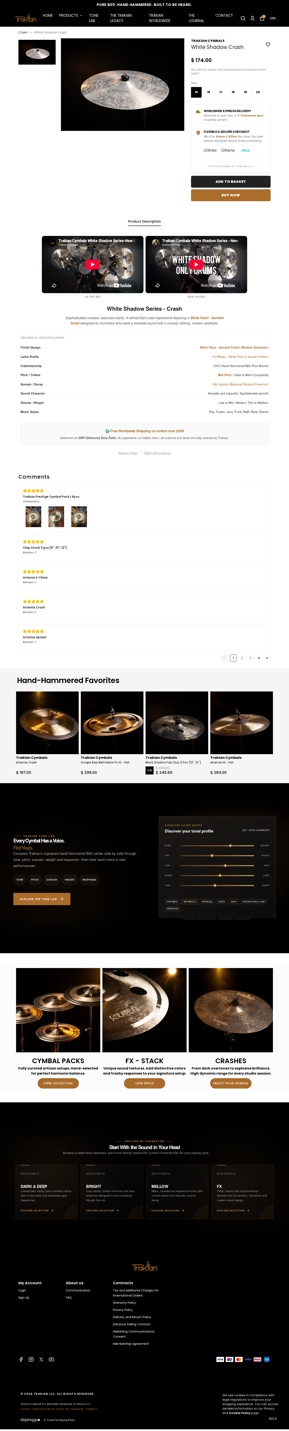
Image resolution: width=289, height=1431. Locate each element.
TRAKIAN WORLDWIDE (159, 18)
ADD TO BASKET (231, 181)
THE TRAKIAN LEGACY (121, 18)
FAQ (69, 1297)
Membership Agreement (131, 1344)
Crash (23, 32)
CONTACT (224, 15)
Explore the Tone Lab (38, 899)
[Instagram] (31, 1359)
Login (22, 1290)
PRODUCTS (68, 15)
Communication (78, 1290)
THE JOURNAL (196, 18)
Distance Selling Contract (132, 1324)
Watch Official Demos (157, 453)
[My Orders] (252, 18)
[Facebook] (20, 1359)
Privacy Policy (123, 1310)
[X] (41, 1359)
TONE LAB (93, 18)
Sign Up (23, 1297)
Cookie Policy (239, 1413)
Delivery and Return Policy (132, 1317)
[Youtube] (51, 1359)
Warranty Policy (128, 453)
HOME (48, 15)
